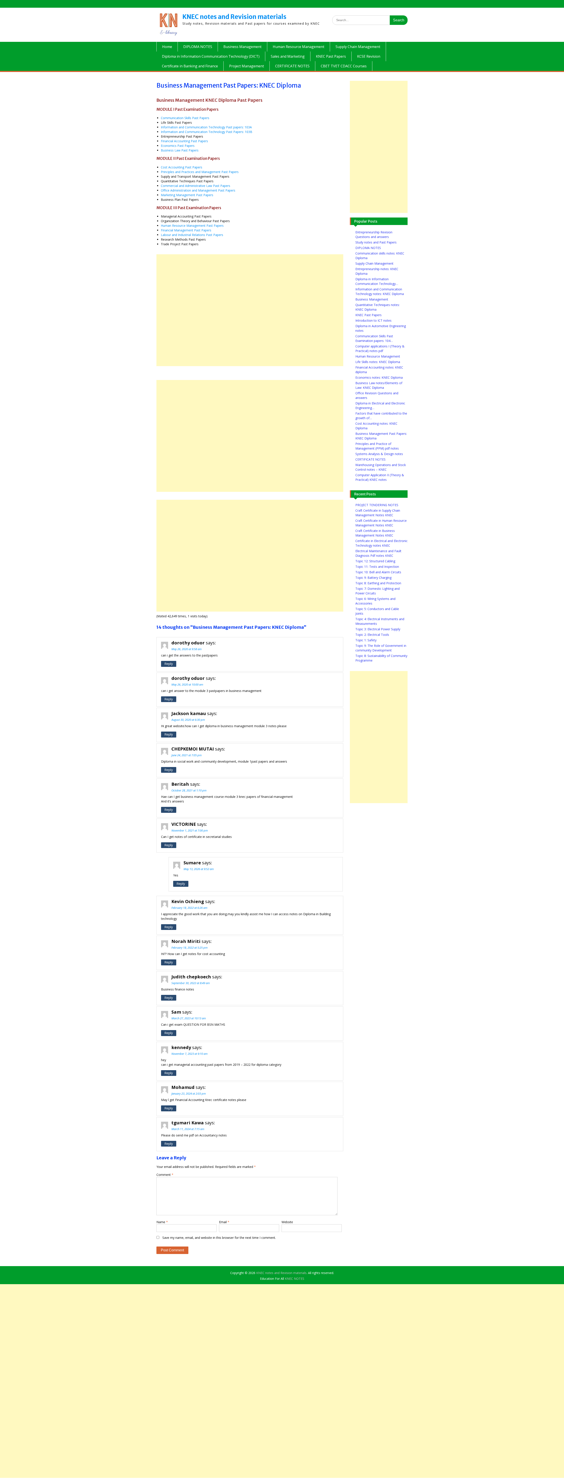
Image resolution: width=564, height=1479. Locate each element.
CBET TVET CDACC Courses (344, 66)
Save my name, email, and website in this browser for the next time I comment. (219, 1238)
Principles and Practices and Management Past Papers (200, 172)
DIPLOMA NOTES (197, 46)
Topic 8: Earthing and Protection (378, 583)
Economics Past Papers (178, 146)
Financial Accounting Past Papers (184, 141)
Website (287, 1222)
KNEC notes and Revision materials (234, 17)
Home (167, 46)
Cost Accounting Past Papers (181, 167)
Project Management (246, 66)
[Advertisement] (249, 310)
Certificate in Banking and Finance (190, 66)
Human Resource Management (298, 46)
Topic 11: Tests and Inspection (377, 566)
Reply (168, 663)
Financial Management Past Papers (186, 230)
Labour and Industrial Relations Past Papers (192, 235)
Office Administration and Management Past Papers (198, 190)
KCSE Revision (368, 56)
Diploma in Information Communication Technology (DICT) (211, 56)
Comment (164, 1175)
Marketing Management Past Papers (187, 195)
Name (162, 1222)
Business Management (242, 46)
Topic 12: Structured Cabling (375, 561)
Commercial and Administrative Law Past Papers (195, 186)
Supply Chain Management (358, 46)
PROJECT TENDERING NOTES (376, 505)
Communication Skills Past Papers (185, 118)
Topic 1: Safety (366, 640)
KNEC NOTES (294, 1278)
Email (224, 1222)
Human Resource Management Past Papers (192, 225)
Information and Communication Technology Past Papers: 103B (206, 132)
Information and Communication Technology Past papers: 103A (206, 127)
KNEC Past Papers (331, 56)
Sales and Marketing (288, 56)
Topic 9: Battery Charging (373, 577)
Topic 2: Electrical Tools (372, 635)
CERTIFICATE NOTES (292, 66)
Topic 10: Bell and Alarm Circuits (378, 572)
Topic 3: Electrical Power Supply (377, 629)
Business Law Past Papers (180, 150)
